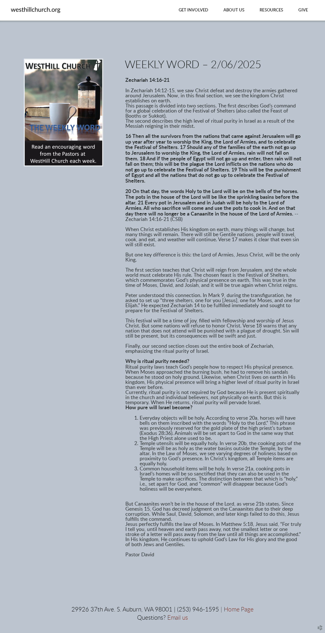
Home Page (239, 610)
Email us (177, 618)
